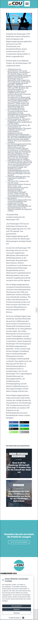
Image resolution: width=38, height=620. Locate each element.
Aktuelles (13, 453)
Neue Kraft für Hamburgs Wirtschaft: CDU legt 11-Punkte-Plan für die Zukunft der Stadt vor (19, 467)
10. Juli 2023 (18, 459)
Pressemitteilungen (18, 456)
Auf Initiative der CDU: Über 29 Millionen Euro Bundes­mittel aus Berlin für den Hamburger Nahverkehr (19, 496)
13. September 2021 (18, 488)
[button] (27, 3)
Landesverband (22, 453)
